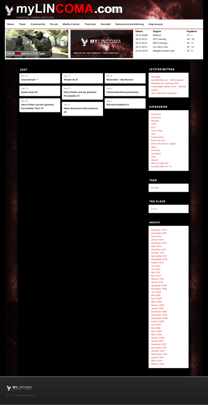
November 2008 (159, 315)
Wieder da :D (71, 79)
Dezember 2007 (159, 344)
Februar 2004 (157, 364)
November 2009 (159, 289)
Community (38, 24)
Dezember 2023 (159, 230)
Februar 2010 (157, 279)
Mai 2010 (155, 272)
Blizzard (155, 121)
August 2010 (157, 262)
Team (22, 24)
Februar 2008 (157, 338)
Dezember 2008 (159, 311)
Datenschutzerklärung (130, 24)
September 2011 (159, 256)
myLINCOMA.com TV (161, 166)
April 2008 (156, 331)
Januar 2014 (157, 239)
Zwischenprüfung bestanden (122, 92)
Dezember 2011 (158, 249)
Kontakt (106, 24)
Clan (153, 134)
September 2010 (159, 259)
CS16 (153, 124)
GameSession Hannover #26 (165, 83)
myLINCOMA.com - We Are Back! (167, 80)
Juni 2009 (156, 292)
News (10, 24)
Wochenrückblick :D (117, 104)
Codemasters (157, 137)
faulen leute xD (29, 92)
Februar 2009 (157, 305)
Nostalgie (155, 77)
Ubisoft (154, 160)
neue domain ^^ (29, 79)
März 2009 (156, 302)
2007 (23, 69)
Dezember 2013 (159, 243)
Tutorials (90, 24)
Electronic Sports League (163, 143)
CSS (153, 127)
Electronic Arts (158, 140)
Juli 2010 (155, 266)
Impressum (156, 24)
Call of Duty (157, 130)
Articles (155, 188)
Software (155, 150)
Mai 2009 (155, 295)
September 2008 (159, 318)
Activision (156, 117)
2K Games (156, 114)
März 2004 (156, 360)
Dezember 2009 (159, 285)
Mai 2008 (155, 328)
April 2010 (156, 275)
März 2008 (156, 334)
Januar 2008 (157, 341)
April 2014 (156, 236)
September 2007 (159, 354)
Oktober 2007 (158, 351)
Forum (54, 24)
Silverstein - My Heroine (119, 79)
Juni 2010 (156, 269)
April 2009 (156, 298)
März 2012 (156, 246)
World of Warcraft (160, 163)
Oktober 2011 (157, 253)
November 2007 (159, 347)
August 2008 (157, 321)
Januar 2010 (157, 282)
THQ (153, 157)
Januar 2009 (157, 308)
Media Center (71, 24)
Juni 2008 (156, 324)
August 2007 (157, 357)
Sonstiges (156, 153)
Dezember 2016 (159, 233)
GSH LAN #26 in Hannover (164, 93)
